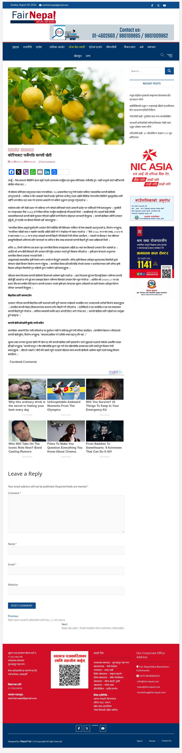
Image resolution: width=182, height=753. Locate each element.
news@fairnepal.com (148, 686)
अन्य (88, 55)
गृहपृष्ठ (15, 47)
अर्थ (141, 47)
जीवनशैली (111, 47)
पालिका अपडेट (57, 47)
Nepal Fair (26, 741)
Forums (152, 741)
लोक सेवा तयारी (77, 47)
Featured (13, 149)
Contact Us (166, 741)
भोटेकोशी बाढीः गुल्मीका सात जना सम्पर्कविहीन (150, 116)
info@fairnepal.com (148, 681)
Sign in (140, 741)
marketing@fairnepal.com (151, 692)
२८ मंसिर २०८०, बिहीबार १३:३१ (23, 161)
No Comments (48, 161)
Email (12, 564)
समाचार (152, 47)
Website (13, 584)
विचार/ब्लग (129, 47)
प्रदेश (39, 47)
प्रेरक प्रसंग (95, 47)
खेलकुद (78, 55)
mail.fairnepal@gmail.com (55, 5)
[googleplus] (95, 725)
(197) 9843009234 (149, 675)
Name (12, 543)
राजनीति (27, 47)
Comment (14, 493)
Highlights (27, 149)
